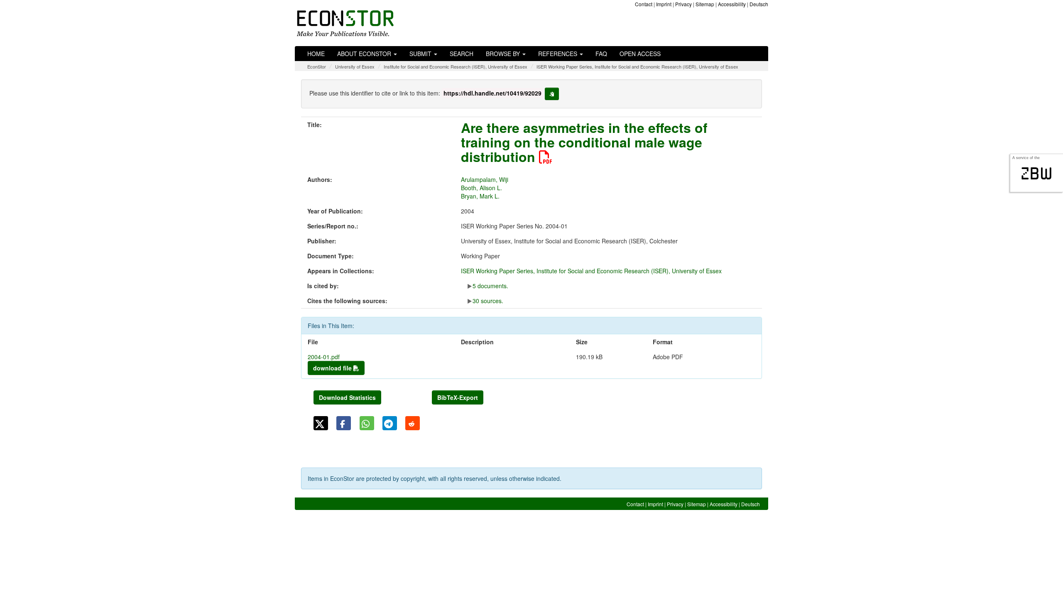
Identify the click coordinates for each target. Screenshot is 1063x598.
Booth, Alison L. (481, 188)
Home (316, 53)
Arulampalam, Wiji (484, 179)
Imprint (663, 3)
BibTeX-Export (457, 397)
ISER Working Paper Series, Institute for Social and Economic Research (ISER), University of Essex (637, 66)
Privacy (683, 3)
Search (461, 53)
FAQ (601, 53)
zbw (1037, 173)
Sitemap (705, 3)
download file (333, 368)
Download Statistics (347, 397)
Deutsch (758, 3)
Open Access (640, 53)
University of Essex (355, 66)
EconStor (316, 66)
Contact (643, 3)
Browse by (504, 53)
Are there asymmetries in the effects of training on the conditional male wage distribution (584, 142)
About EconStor (365, 53)
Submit (421, 53)
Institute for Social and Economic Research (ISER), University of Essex (455, 66)
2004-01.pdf (324, 357)
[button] (321, 423)
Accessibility (732, 3)
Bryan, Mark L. (480, 196)
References (558, 53)
